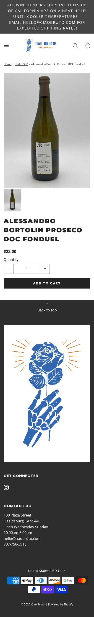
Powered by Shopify (60, 604)
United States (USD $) (44, 570)
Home (7, 64)
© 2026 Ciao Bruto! (33, 604)
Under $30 (21, 64)
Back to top (47, 310)
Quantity (11, 259)
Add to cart (47, 283)
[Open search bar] (75, 45)
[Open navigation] (6, 45)
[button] (13, 200)
